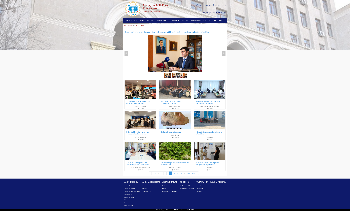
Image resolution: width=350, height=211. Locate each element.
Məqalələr (199, 191)
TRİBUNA (185, 20)
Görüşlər (144, 188)
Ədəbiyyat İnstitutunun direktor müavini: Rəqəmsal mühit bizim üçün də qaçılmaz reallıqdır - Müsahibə (167, 32)
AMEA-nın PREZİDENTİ (147, 20)
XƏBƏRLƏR (212, 20)
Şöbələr (164, 188)
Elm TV (201, 5)
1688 (193, 173)
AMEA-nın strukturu (129, 194)
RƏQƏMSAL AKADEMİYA (198, 20)
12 (181, 173)
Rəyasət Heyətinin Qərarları (187, 188)
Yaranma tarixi (128, 185)
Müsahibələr (200, 188)
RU (224, 5)
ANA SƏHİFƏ (128, 25)
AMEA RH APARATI (163, 20)
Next (223, 53)
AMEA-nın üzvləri (129, 197)
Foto (209, 5)
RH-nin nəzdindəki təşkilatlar (169, 191)
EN (221, 5)
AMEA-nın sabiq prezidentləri (132, 191)
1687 (188, 173)
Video (217, 5)
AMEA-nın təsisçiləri (129, 188)
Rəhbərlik (164, 185)
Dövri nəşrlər (127, 200)
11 (177, 173)
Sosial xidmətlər (128, 205)
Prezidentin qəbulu (147, 191)
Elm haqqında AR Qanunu (186, 185)
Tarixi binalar (127, 203)
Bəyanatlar (199, 185)
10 (174, 173)
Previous (126, 53)
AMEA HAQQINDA (131, 20)
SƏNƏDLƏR (175, 20)
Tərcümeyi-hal (146, 185)
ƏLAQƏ (221, 20)
